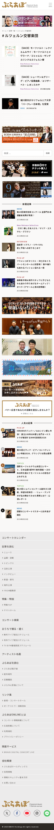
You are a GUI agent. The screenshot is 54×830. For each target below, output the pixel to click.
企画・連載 (9, 557)
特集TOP (8, 604)
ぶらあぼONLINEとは (14, 714)
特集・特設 (8, 599)
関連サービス (9, 746)
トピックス (9, 563)
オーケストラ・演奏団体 (15, 706)
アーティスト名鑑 (11, 654)
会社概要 (7, 760)
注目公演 (8, 568)
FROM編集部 (10, 590)
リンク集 (7, 694)
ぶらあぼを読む (10, 663)
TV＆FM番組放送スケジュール (17, 645)
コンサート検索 (10, 620)
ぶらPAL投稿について (13, 685)
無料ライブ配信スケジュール (17, 634)
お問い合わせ (10, 782)
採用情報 (8, 771)
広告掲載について (12, 725)
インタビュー (10, 574)
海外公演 (8, 585)
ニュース (8, 552)
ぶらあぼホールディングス (16, 766)
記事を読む (8, 546)
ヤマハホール (10, 610)
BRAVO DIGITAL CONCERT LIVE (19, 752)
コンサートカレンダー (14, 537)
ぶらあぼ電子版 (11, 668)
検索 (48, 153)
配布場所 (8, 674)
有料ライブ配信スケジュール (17, 640)
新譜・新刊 (9, 579)
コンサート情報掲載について (17, 720)
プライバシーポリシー (14, 736)
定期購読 (8, 679)
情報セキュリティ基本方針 (16, 777)
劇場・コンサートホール (15, 700)
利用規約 (8, 731)
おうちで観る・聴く (13, 629)
